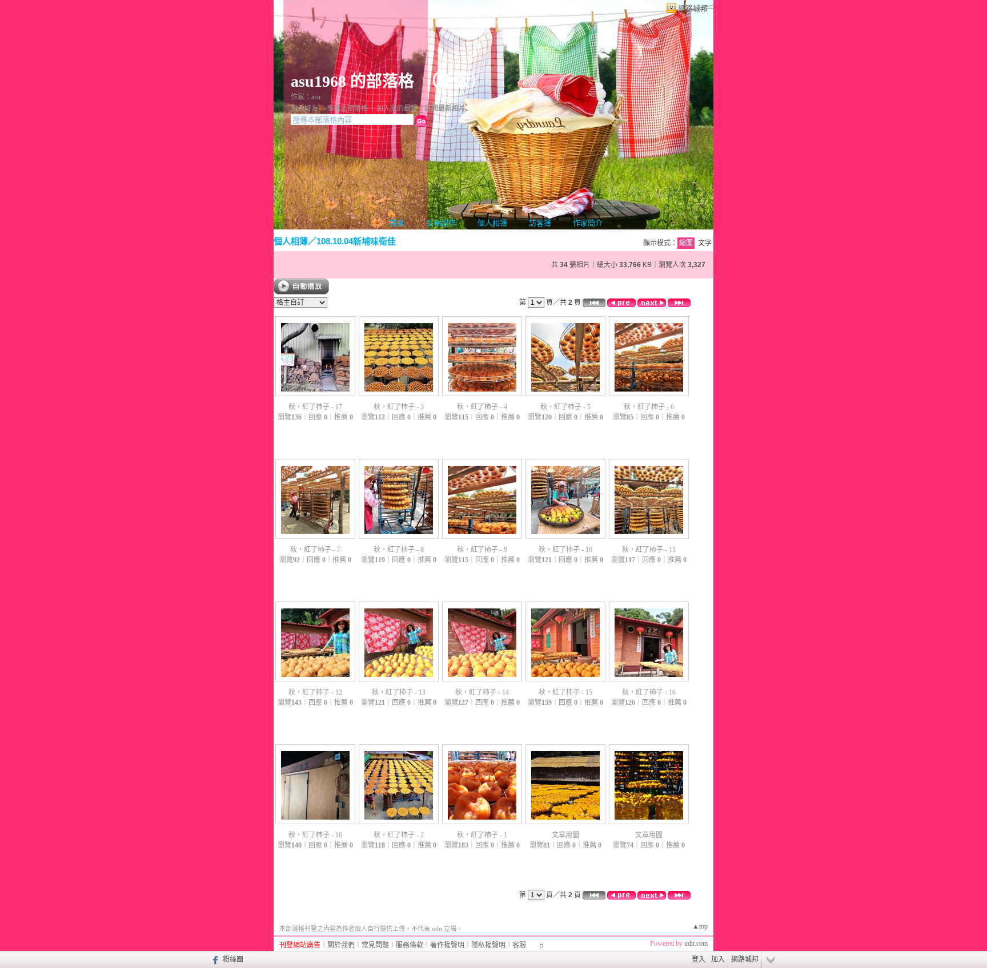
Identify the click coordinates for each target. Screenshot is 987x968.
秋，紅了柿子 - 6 (649, 407)
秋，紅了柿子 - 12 (315, 692)
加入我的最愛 (397, 108)
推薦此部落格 (347, 108)
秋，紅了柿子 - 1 (482, 835)
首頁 (397, 223)
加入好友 (304, 108)
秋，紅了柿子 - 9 (482, 550)
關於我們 (341, 945)
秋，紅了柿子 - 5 (565, 407)
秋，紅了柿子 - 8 (399, 550)
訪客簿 (540, 223)
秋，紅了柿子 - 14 (482, 692)
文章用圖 (565, 835)
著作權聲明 (447, 945)
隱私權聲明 (488, 945)
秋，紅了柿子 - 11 (649, 550)
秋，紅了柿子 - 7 (315, 550)
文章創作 (441, 223)
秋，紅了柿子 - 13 (399, 692)
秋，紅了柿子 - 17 (315, 407)
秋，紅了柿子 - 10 (565, 550)
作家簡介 (588, 223)
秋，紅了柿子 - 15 (565, 692)
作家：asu (305, 97)
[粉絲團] (214, 959)
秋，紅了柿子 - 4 (482, 407)
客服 (519, 945)
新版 (454, 81)
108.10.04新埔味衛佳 (356, 241)
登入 (698, 959)
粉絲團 (233, 959)
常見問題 (375, 945)
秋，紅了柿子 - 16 (649, 692)
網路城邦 (693, 8)
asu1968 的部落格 (352, 81)
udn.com (696, 943)
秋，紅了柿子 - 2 (399, 835)
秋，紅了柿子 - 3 (399, 407)
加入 (718, 959)
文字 (705, 243)
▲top (700, 926)
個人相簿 (492, 223)
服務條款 (409, 945)
